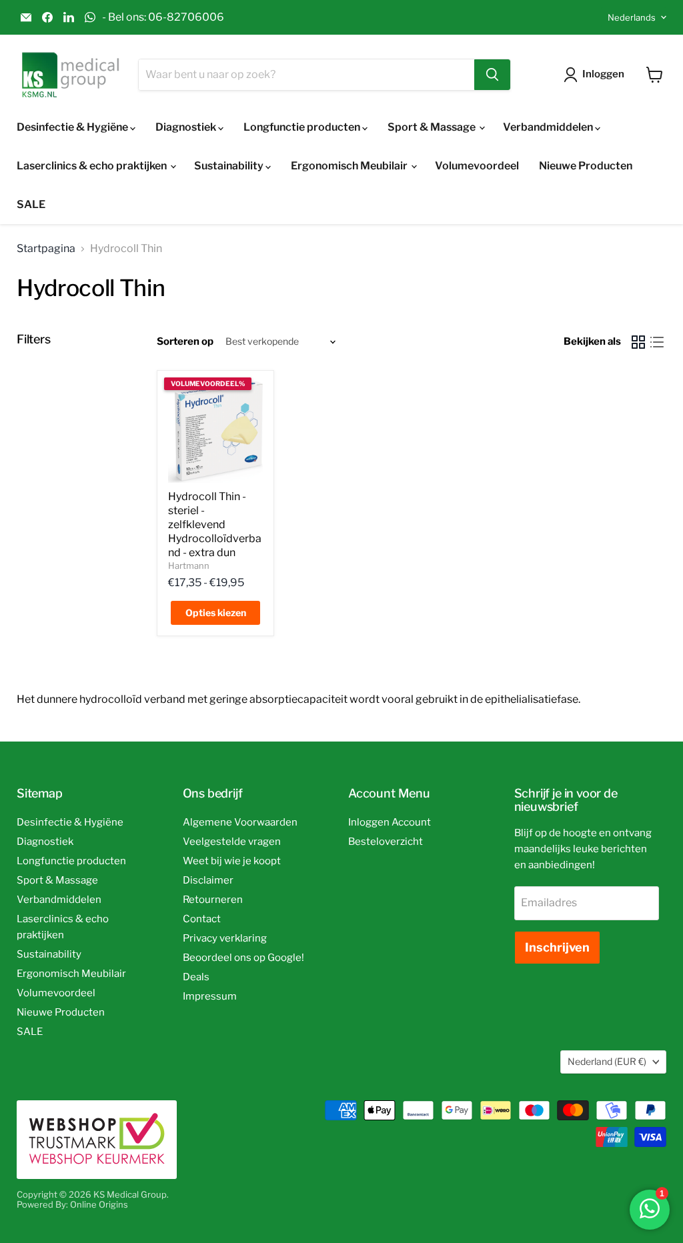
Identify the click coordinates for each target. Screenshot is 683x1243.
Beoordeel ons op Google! (243, 958)
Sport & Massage (433, 127)
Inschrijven (557, 947)
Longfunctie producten (302, 127)
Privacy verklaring (225, 938)
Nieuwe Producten (585, 165)
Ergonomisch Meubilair (350, 165)
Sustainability (229, 165)
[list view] (657, 342)
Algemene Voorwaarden (240, 822)
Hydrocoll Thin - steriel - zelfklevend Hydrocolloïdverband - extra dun (214, 524)
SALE (31, 204)
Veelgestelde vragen (232, 842)
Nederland (607, 1061)
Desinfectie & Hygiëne (73, 127)
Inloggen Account (389, 822)
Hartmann (188, 565)
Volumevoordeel (477, 165)
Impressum (210, 996)
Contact (202, 919)
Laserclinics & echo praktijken (93, 165)
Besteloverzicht (385, 842)
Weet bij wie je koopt (232, 861)
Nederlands (632, 17)
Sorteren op (185, 341)
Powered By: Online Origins (72, 1204)
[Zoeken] (492, 74)
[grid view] (638, 342)
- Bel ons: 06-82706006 (163, 17)
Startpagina (46, 249)
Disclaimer (208, 880)
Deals (196, 977)
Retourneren (213, 900)
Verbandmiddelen (549, 127)
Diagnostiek (186, 127)
